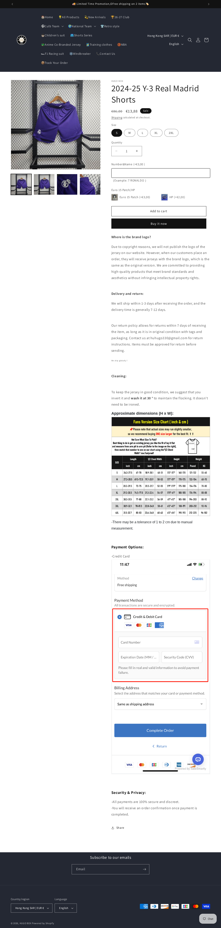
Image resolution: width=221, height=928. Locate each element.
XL (156, 133)
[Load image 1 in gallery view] (21, 184)
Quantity (116, 142)
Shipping (116, 117)
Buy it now (159, 224)
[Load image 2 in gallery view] (44, 184)
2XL (171, 133)
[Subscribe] (144, 869)
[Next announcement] (208, 4)
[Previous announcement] (12, 4)
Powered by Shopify (43, 923)
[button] (51, 26)
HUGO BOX (26, 923)
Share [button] (120, 828)
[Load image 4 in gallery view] (90, 184)
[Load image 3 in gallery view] (67, 184)
